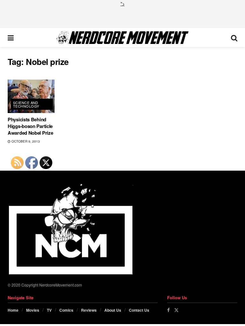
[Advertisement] (122, 16)
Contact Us (139, 310)
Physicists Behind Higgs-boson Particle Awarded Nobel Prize (30, 126)
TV (49, 310)
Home (13, 310)
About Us (112, 310)
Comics (66, 310)
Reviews (89, 310)
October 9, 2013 (25, 141)
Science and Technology (26, 104)
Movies (32, 310)
